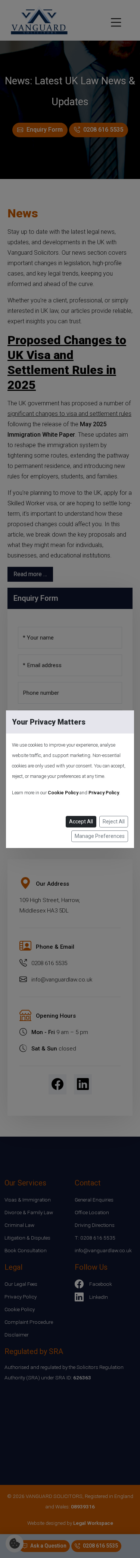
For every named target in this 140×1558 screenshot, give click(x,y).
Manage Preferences (100, 836)
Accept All (81, 821)
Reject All (114, 821)
